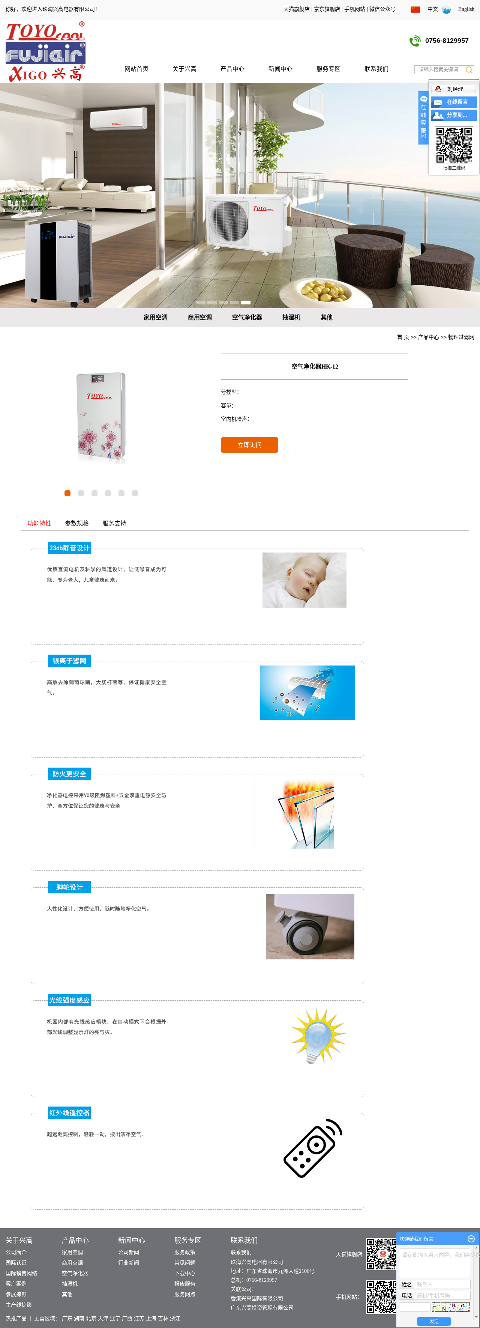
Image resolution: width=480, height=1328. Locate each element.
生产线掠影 (19, 1305)
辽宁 (115, 1318)
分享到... (457, 115)
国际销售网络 (21, 1273)
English (466, 9)
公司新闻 (128, 1252)
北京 (91, 1318)
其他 (327, 317)
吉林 (163, 1318)
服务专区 (328, 69)
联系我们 (376, 69)
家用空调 (156, 317)
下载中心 (184, 1273)
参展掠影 (16, 1294)
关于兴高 (184, 69)
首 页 (403, 337)
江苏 (139, 1318)
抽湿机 (291, 317)
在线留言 (457, 102)
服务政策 (184, 1252)
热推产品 (16, 1318)
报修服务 (184, 1284)
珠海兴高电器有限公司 (68, 9)
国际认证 (16, 1263)
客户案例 (16, 1284)
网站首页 (136, 69)
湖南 (79, 1318)
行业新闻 (128, 1263)
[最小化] (471, 1239)
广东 (67, 1318)
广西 (127, 1318)
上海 (151, 1318)
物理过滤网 (461, 337)
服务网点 (184, 1294)
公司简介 (16, 1252)
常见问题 (184, 1263)
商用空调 (200, 317)
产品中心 (232, 69)
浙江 (175, 1318)
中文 (433, 9)
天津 (103, 1318)
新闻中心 (280, 69)
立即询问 (250, 445)
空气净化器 (247, 317)
